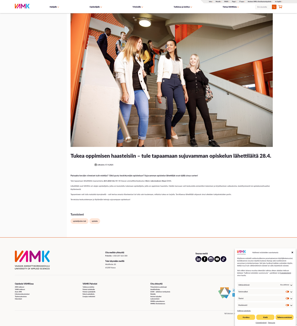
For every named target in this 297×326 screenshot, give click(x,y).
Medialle (153, 294)
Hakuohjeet (18, 299)
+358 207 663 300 (119, 255)
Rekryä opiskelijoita (88, 294)
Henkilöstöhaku (155, 289)
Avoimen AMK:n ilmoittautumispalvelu (259, 2)
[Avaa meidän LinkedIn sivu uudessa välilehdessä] (198, 261)
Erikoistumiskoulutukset (22, 294)
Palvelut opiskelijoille (89, 292)
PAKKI (226, 2)
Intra (210, 2)
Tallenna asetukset (284, 317)
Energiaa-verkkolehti (89, 297)
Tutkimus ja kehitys (182, 6)
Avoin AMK (18, 292)
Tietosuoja (271, 322)
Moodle (218, 2)
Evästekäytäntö (285, 273)
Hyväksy (246, 317)
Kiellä (265, 317)
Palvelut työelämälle (89, 289)
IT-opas (241, 2)
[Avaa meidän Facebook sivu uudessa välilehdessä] (205, 261)
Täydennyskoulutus (21, 297)
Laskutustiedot (154, 299)
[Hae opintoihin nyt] (280, 7)
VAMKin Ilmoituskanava (157, 304)
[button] (292, 252)
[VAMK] (22, 6)
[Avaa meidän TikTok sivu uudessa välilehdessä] (223, 261)
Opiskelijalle (95, 6)
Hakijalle (53, 6)
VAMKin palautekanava (157, 301)
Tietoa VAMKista (230, 6)
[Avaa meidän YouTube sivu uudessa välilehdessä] (217, 261)
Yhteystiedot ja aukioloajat (158, 287)
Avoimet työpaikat (155, 297)
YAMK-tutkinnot (20, 289)
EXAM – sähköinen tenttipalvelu (160, 292)
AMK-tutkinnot (19, 287)
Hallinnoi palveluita (244, 310)
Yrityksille (136, 6)
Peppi (234, 2)
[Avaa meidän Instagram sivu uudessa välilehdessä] (211, 261)
